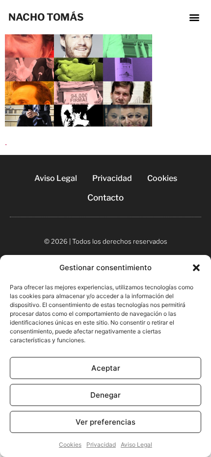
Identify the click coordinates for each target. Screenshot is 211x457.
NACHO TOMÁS (46, 17)
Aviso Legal (136, 444)
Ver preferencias (105, 422)
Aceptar (105, 368)
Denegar (105, 395)
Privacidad (101, 444)
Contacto (105, 198)
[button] (196, 268)
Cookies (70, 444)
